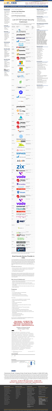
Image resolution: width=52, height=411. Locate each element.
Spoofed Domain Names (42, 394)
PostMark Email (6, 36)
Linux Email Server (7, 46)
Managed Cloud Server (30, 394)
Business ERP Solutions (30, 398)
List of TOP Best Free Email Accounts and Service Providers (17, 351)
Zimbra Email (6, 23)
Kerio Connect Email (40, 53)
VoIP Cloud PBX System (40, 24)
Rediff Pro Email (6, 17)
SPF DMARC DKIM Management (7, 66)
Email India (38, 74)
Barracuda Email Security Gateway (23, 333)
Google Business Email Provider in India (23, 362)
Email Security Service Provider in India (22, 336)
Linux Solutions (29, 395)
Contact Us (44, 6)
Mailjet (17, 398)
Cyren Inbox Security (31, 335)
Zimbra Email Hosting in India (41, 66)
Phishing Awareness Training (41, 19)
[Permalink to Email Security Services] (31, 364)
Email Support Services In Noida (41, 68)
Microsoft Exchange (7, 10)
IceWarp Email (6, 20)
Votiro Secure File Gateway (15, 349)
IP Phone (5, 73)
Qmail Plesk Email (6, 22)
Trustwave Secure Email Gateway (15, 348)
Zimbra (38, 70)
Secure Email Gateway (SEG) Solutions (15, 362)
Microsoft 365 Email (7, 11)
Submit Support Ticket (41, 4)
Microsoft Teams (6, 75)
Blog (41, 6)
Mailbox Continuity (6, 62)
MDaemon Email (39, 54)
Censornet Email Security (25, 334)
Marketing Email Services (21, 6)
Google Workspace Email (40, 49)
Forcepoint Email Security (21, 337)
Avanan (18, 333)
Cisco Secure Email (31, 334)
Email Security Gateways (6, 52)
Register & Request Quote (30, 4)
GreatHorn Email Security (15, 338)
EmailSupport (39, 73)
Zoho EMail (5, 16)
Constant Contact (6, 37)
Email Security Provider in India (41, 64)
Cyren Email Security (25, 335)
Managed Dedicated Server (31, 393)
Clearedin (13, 335)
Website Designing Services (31, 400)
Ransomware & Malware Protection (7, 55)
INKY (32, 338)
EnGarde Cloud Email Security (31, 336)
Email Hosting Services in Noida (41, 69)
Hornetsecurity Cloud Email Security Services (26, 338)
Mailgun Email (6, 34)
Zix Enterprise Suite (21, 349)
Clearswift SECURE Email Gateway (18, 335)
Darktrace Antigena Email (14, 336)
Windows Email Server (40, 87)
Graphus (28, 337)
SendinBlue (17, 395)
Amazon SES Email (18, 388)
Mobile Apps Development (31, 399)
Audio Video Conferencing (6, 74)
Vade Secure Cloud (28, 348)
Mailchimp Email (6, 35)
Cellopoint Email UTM (19, 334)
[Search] (47, 0)
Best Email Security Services (23, 317)
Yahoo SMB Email (39, 50)
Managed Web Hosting (30, 388)
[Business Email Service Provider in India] (10, 4)
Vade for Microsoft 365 (22, 348)
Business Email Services (13, 6)
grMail (19, 338)
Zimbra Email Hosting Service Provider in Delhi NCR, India (22, 0)
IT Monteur (46, 410)
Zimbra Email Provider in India (41, 67)
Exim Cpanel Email (7, 21)
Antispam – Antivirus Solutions (41, 10)
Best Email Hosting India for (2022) (42, 80)
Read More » (13, 370)
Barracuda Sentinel (14, 334)
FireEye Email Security (14, 337)
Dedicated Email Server (40, 86)
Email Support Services (36, 6)
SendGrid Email (6, 33)
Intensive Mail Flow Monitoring (7, 65)
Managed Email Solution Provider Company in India (17, 410)
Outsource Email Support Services (41, 82)
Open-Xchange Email (7, 393)
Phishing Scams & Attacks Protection (6, 53)
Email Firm (5, 410)
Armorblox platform (14, 333)
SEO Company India (36, 410)
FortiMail (25, 337)
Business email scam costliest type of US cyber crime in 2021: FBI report (42, 75)
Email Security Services (29, 6)
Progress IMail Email (40, 55)
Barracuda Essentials (30, 333)
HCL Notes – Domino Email (6, 29)
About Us (8, 6)
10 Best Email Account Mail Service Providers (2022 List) (42, 81)
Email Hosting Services (31, 351)
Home (5, 6)
